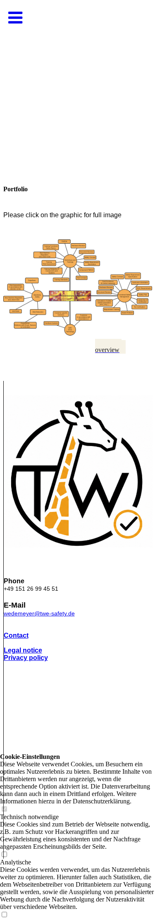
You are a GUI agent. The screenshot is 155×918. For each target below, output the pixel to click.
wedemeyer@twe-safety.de (39, 613)
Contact (16, 635)
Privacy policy (26, 657)
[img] (77, 82)
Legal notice (23, 650)
